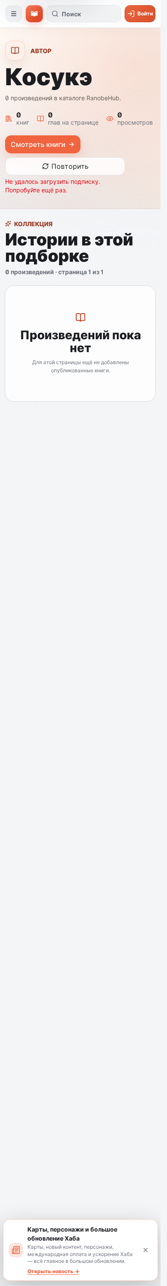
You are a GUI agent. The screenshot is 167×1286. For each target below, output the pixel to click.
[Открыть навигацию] (13, 13)
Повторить (70, 166)
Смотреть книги (38, 144)
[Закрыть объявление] (145, 1250)
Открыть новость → (53, 1271)
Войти (145, 13)
